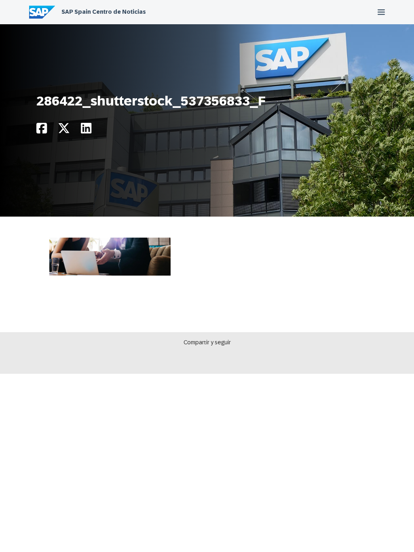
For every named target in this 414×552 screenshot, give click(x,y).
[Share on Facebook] (41, 130)
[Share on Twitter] (64, 130)
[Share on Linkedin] (86, 130)
